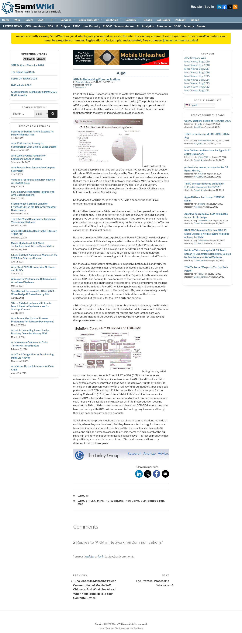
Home (5, 19)
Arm (87, 84)
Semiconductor (89, 19)
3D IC (177, 26)
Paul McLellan (83, 82)
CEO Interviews (35, 26)
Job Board (163, 19)
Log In (209, 7)
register (89, 556)
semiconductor (152, 501)
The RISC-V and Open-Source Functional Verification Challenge (33, 221)
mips (100, 501)
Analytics (112, 19)
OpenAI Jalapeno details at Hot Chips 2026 (207, 120)
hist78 (201, 174)
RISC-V (107, 26)
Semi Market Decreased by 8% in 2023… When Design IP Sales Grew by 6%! (33, 293)
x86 (81, 504)
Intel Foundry (91, 26)
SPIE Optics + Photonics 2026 (27, 65)
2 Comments (79, 87)
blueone (201, 204)
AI (138, 26)
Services (65, 19)
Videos (194, 19)
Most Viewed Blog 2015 (197, 76)
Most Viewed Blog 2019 (197, 61)
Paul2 (200, 274)
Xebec (197, 207)
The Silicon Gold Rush (23, 72)
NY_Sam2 (198, 143)
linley (90, 501)
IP (52, 19)
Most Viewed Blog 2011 (196, 90)
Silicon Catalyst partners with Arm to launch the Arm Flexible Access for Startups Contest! (31, 306)
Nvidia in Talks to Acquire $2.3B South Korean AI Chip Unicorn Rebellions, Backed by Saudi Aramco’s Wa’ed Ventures (207, 254)
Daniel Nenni (200, 160)
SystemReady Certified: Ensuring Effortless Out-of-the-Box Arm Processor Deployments (33, 207)
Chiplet (65, 26)
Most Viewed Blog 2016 (197, 72)
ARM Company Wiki (195, 58)
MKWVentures (204, 140)
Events (201, 26)
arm (81, 501)
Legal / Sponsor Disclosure (112, 628)
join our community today (180, 40)
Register (197, 7)
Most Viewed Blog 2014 (197, 79)
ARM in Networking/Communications (96, 79)
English (192, 105)
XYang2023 (203, 157)
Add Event (29, 59)
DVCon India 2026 (21, 85)
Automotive (164, 26)
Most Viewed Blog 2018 (197, 65)
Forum (29, 19)
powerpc (132, 501)
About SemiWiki (135, 628)
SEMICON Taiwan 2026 (24, 78)
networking (115, 501)
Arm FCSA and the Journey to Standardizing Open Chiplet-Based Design (33, 145)
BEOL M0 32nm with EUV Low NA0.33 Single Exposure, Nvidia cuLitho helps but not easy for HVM (206, 234)
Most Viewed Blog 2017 (196, 68)
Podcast (180, 19)
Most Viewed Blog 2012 (196, 87)
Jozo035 (198, 127)
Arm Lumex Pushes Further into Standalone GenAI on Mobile (28, 157)
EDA (40, 19)
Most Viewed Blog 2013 (197, 83)
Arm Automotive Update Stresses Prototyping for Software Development (32, 320)
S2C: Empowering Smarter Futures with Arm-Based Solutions (32, 193)
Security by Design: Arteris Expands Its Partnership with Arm (32, 133)
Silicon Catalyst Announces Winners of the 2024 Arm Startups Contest (34, 257)
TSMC (76, 26)
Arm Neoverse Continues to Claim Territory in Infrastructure (29, 344)
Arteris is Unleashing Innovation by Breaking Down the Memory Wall (30, 332)
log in (101, 556)
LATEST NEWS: (13, 26)
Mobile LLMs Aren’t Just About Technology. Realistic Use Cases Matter (32, 245)
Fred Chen (202, 240)
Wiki (17, 19)
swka (200, 124)
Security (131, 19)
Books (148, 19)
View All (41, 59)
